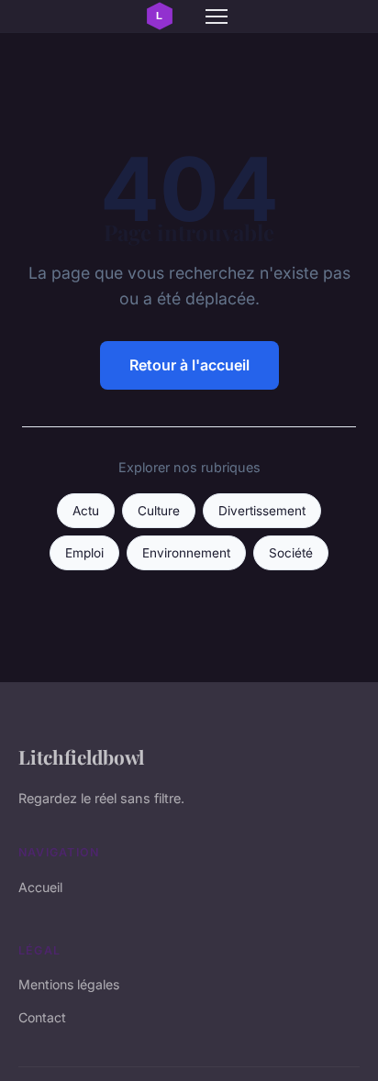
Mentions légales (68, 984)
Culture (159, 510)
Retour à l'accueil (189, 365)
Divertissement (262, 510)
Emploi (84, 553)
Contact (42, 1017)
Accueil (40, 887)
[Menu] (216, 16)
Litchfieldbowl (81, 756)
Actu (85, 510)
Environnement (186, 553)
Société (291, 553)
